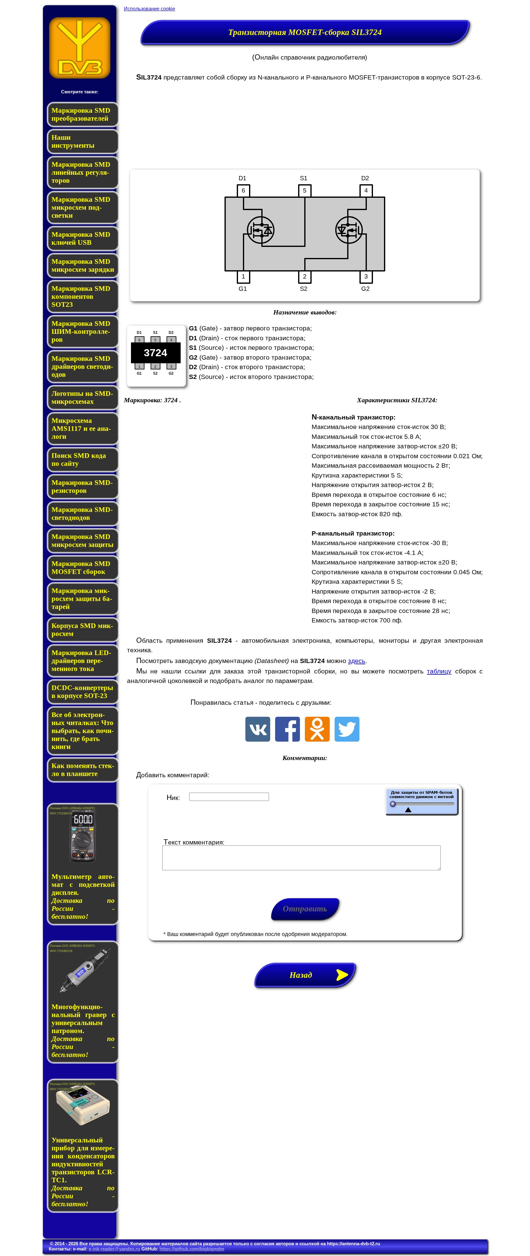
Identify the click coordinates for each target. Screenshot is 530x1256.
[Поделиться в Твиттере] (347, 739)
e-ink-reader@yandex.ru (114, 1248)
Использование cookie (149, 8)
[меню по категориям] (79, 77)
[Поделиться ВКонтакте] (257, 739)
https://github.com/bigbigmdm (191, 1248)
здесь (356, 660)
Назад (305, 975)
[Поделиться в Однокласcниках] (317, 739)
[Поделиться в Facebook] (287, 739)
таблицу (439, 671)
